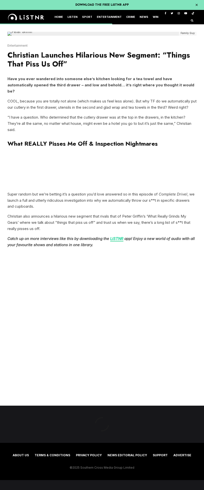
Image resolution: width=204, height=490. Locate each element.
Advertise (182, 455)
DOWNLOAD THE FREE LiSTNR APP (102, 4)
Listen (72, 17)
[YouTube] (186, 13)
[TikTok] (193, 13)
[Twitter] (172, 13)
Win (155, 17)
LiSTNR (116, 238)
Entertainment (109, 17)
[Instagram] (179, 13)
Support (160, 455)
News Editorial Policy (127, 455)
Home (58, 17)
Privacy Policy (89, 455)
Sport (87, 17)
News (144, 17)
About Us (21, 455)
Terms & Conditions (52, 455)
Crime (130, 17)
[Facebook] (165, 13)
